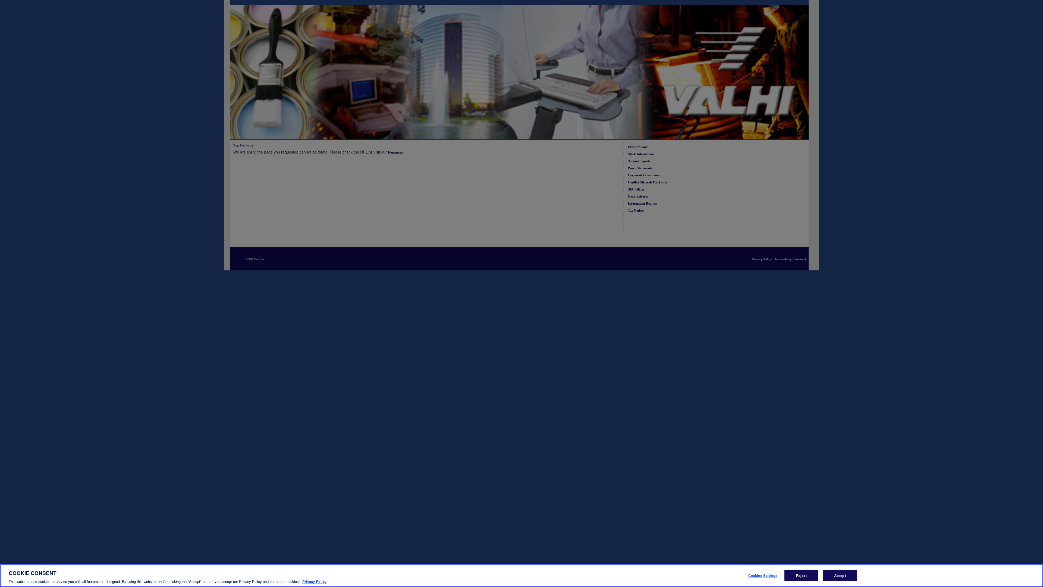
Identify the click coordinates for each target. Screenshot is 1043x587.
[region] (521, 575)
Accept (840, 575)
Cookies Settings (762, 575)
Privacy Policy (314, 581)
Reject (801, 575)
